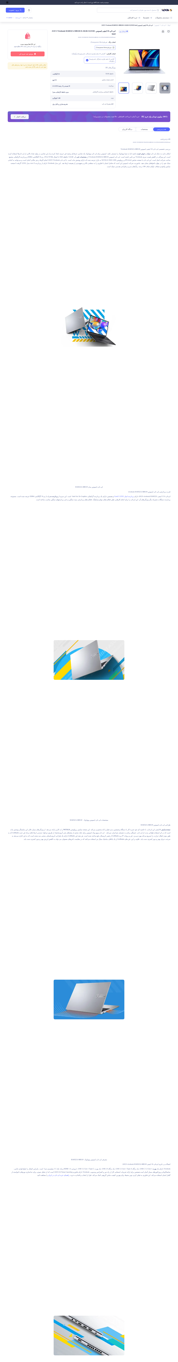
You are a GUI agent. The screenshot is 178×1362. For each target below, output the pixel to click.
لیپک (169, 25)
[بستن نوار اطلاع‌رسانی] (7, 2)
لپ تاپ (163, 25)
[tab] (161, 129)
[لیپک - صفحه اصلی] (167, 10)
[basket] (29, 10)
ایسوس (157, 25)
